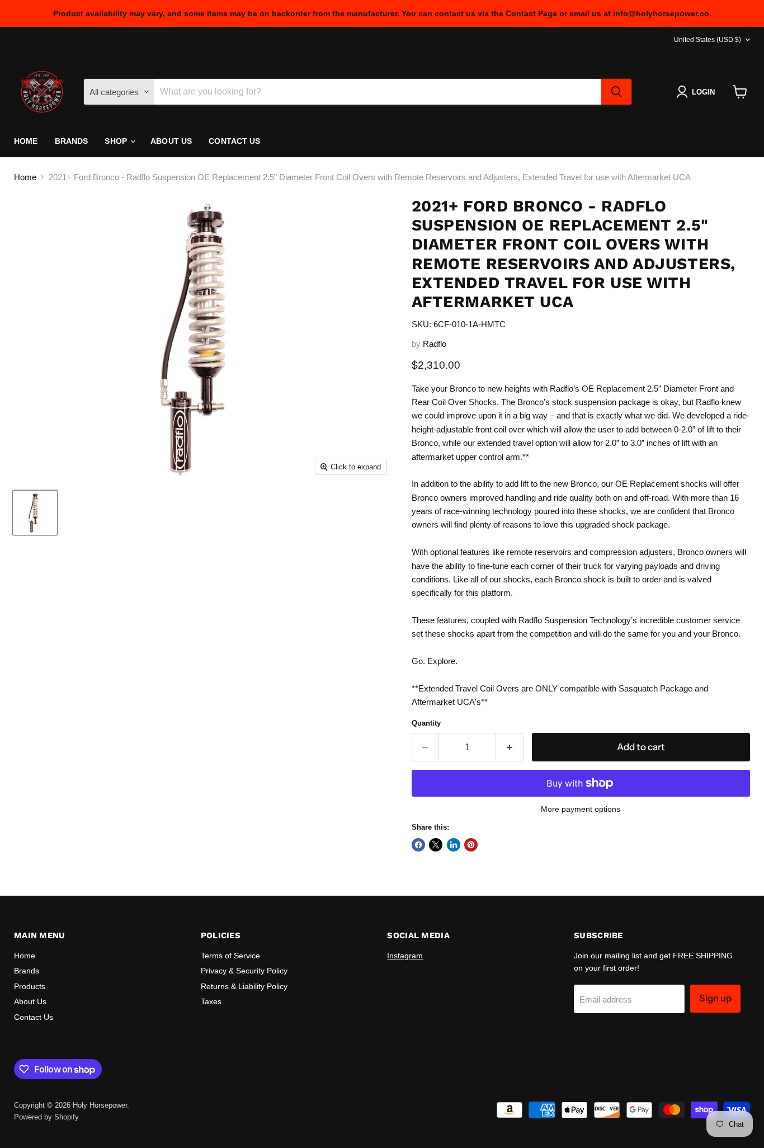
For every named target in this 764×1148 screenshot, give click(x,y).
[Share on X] (435, 844)
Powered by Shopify (46, 1117)
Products (29, 986)
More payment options (580, 808)
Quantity (426, 723)
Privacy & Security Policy (244, 970)
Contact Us (234, 141)
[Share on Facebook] (418, 844)
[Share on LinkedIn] (453, 844)
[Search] (616, 92)
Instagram (405, 955)
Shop (117, 141)
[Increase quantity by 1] (510, 747)
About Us (171, 141)
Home (26, 141)
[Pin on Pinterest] (471, 844)
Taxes (211, 1001)
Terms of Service (230, 955)
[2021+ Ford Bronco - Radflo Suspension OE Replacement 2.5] (35, 513)
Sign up (715, 998)
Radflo (434, 344)
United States (707, 40)
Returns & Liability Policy (244, 986)
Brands (71, 141)
